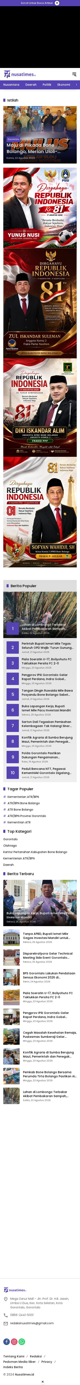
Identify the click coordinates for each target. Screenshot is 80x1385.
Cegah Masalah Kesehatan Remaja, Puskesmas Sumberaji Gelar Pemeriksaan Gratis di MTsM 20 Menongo (50, 1035)
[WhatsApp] (21, 1341)
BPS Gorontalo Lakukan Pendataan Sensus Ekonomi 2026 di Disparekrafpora (49, 975)
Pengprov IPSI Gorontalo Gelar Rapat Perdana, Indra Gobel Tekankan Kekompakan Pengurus (47, 677)
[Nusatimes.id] (20, 74)
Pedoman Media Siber (19, 1362)
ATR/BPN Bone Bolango (24, 803)
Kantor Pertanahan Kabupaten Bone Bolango (35, 852)
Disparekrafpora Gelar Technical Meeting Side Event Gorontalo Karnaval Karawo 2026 (48, 956)
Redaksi (36, 1356)
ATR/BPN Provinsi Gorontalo (27, 816)
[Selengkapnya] (40, 1290)
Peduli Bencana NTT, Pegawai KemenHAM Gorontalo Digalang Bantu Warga (46, 771)
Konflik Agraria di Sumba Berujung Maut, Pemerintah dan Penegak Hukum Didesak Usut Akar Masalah (47, 740)
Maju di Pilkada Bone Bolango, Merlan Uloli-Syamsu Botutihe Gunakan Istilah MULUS (38, 148)
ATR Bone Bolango (20, 810)
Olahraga (10, 846)
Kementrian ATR (19, 822)
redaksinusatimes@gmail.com (32, 1323)
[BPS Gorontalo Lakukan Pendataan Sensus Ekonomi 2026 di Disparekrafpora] (11, 977)
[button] (74, 74)
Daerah (8, 865)
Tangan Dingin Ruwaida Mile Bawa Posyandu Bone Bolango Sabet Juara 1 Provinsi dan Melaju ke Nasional (47, 693)
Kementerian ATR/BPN (23, 797)
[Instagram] (14, 1341)
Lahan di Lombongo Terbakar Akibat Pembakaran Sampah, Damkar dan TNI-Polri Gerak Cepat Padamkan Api (49, 1094)
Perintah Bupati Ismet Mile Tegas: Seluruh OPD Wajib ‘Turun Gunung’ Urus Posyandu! (47, 646)
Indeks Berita (13, 1367)
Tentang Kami (13, 1356)
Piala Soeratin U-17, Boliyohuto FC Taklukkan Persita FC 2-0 (47, 661)
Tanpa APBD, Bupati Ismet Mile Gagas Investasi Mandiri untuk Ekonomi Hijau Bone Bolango (45, 936)
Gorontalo (13, 139)
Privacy (46, 1362)
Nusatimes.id (24, 1374)
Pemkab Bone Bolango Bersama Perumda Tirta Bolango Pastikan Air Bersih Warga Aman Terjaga (49, 1074)
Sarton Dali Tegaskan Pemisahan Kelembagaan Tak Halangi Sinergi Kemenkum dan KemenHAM (47, 724)
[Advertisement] (40, 37)
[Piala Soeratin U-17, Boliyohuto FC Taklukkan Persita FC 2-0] (11, 997)
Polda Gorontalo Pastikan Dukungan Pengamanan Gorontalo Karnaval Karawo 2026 (47, 755)
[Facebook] (6, 1341)
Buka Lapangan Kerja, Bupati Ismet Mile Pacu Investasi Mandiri (46, 708)
